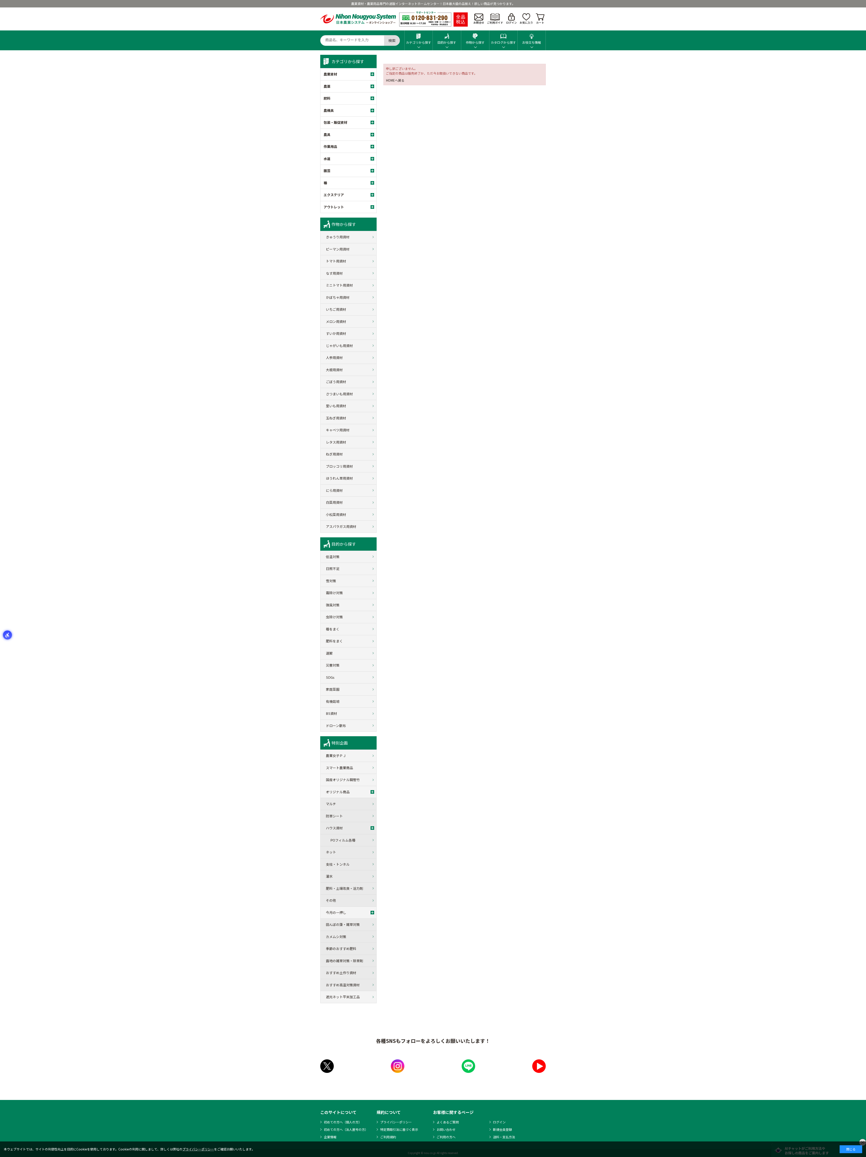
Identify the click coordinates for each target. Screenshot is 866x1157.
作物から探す (475, 42)
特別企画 (340, 743)
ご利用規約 (388, 1137)
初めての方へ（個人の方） (343, 1122)
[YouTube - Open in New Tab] (539, 1066)
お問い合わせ (446, 1129)
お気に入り (526, 22)
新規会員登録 (502, 1129)
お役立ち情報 (531, 42)
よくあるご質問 (448, 1122)
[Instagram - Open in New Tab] (397, 1066)
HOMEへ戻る (395, 80)
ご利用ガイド (495, 22)
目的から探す (446, 42)
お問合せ (478, 22)
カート (540, 22)
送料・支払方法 (504, 1137)
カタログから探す (503, 42)
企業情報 (330, 1137)
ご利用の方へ (446, 1137)
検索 (392, 40)
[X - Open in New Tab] (327, 1066)
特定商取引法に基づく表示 (399, 1129)
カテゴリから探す (418, 42)
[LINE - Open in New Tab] (468, 1066)
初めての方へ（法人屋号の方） (346, 1129)
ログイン (511, 22)
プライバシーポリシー (396, 1122)
